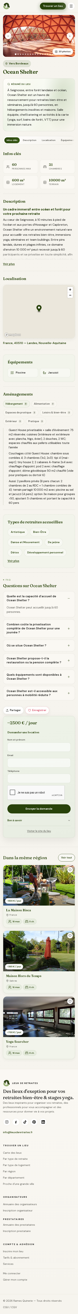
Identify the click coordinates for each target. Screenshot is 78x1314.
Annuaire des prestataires (19, 1224)
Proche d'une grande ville (18, 1184)
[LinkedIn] (43, 1122)
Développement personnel (45, 552)
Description (29, 140)
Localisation (48, 140)
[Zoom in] (70, 289)
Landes (32, 343)
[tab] (16, 403)
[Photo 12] (42, 54)
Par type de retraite (15, 1159)
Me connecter (11, 1273)
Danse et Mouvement (25, 542)
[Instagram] (7, 1122)
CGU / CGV (10, 1307)
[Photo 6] (28, 54)
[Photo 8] (33, 54)
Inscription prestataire (17, 1231)
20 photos (65, 51)
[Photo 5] (25, 54)
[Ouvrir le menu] (71, 6)
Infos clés (12, 140)
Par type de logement (16, 1165)
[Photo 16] (52, 54)
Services (8, 1264)
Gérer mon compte (15, 1279)
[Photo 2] (18, 54)
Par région (9, 1171)
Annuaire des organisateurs (20, 1204)
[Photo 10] (37, 54)
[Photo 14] (47, 54)
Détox (15, 552)
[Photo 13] (45, 54)
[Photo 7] (30, 54)
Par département (13, 1177)
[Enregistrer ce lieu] (70, 870)
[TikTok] (25, 1122)
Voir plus (9, 264)
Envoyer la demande (39, 808)
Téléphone (13, 771)
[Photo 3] (20, 54)
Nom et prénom (16, 739)
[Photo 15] (50, 54)
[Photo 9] (35, 54)
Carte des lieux (12, 1152)
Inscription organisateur (18, 1210)
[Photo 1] (15, 54)
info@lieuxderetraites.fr (18, 1132)
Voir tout (66, 857)
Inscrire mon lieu (13, 1251)
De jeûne (54, 542)
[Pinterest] (34, 1122)
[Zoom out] (70, 295)
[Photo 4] (23, 54)
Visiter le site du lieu (39, 831)
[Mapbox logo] (12, 335)
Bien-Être (39, 532)
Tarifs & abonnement (16, 1257)
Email (10, 755)
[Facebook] (16, 1122)
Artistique (18, 532)
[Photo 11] (40, 54)
